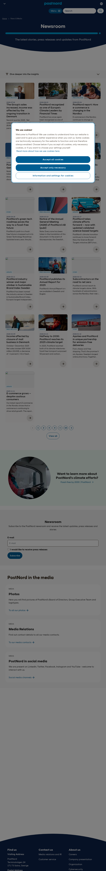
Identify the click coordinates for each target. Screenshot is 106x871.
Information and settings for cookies (53, 175)
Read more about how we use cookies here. (38, 151)
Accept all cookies (53, 159)
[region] (53, 153)
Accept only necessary (53, 167)
